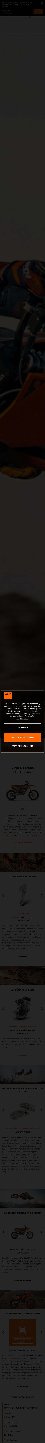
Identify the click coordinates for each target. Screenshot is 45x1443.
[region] (22, 722)
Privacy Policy (19, 718)
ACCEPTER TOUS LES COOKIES (22, 737)
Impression (25, 718)
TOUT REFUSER (22, 728)
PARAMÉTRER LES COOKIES (22, 746)
